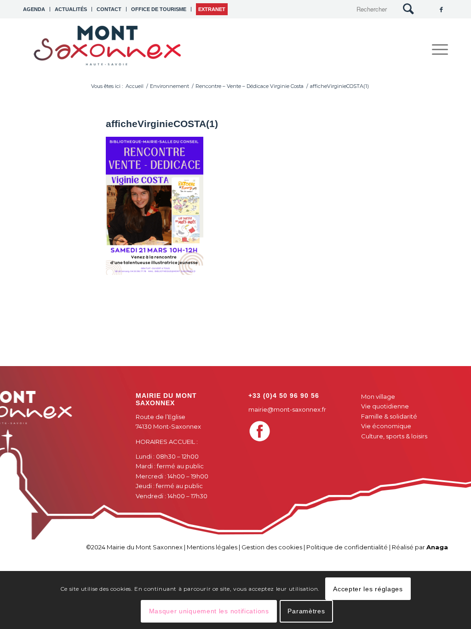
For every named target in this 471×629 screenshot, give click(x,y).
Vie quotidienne (385, 406)
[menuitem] (36, 9)
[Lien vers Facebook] (441, 9)
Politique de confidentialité (347, 547)
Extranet (211, 9)
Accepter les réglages (368, 589)
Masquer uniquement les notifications (209, 611)
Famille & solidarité (389, 416)
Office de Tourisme (158, 9)
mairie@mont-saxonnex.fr (287, 409)
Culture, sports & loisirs (394, 436)
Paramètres (306, 611)
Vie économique (386, 426)
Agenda (34, 9)
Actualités (71, 9)
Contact (109, 9)
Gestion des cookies (271, 547)
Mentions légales (212, 547)
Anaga (437, 547)
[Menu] (437, 49)
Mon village (378, 396)
